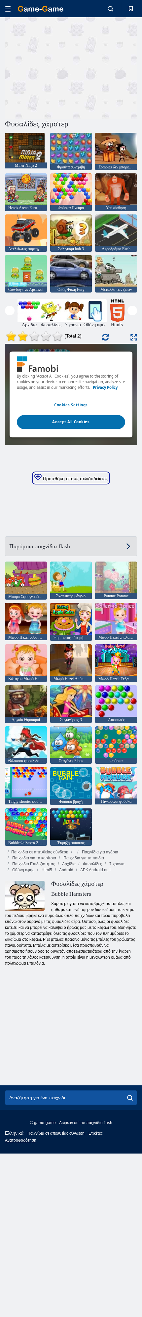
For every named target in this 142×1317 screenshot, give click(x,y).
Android (65, 870)
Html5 (46, 870)
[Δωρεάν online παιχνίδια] (41, 9)
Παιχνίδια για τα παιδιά (83, 858)
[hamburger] (8, 9)
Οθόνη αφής (22, 870)
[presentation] (10, 310)
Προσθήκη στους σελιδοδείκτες (75, 478)
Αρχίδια (68, 864)
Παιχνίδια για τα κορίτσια (33, 858)
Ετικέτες (96, 1133)
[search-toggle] (110, 8)
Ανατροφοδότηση (20, 1140)
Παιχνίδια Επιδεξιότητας (33, 864)
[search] (130, 1097)
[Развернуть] (133, 337)
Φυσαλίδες (92, 864)
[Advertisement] (60, 67)
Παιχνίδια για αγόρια (99, 852)
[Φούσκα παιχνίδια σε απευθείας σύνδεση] (71, 852)
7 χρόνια (116, 864)
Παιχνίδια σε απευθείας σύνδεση (39, 852)
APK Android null (95, 870)
